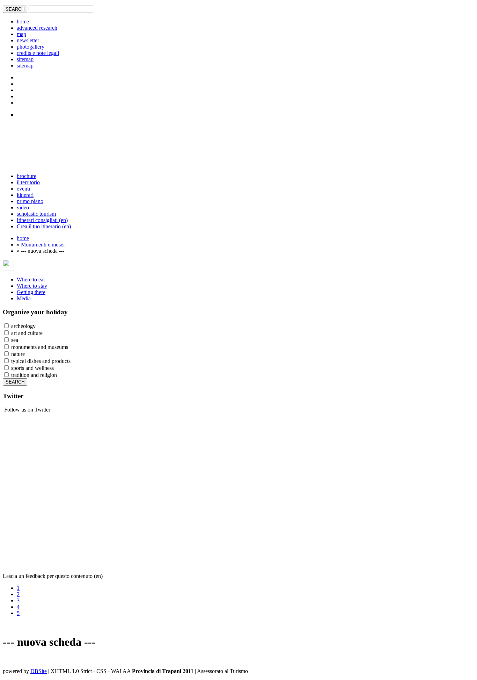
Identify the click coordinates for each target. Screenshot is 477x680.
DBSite (38, 671)
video (23, 207)
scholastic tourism (36, 214)
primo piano (30, 201)
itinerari (25, 195)
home (23, 21)
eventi (23, 189)
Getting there (31, 292)
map (21, 34)
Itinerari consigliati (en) (42, 220)
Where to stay (32, 286)
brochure (26, 176)
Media (24, 298)
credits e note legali (38, 53)
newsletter (28, 40)
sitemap (25, 59)
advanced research (37, 28)
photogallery (30, 47)
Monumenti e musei (43, 245)
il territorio (28, 182)
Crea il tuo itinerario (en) (44, 226)
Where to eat (31, 279)
